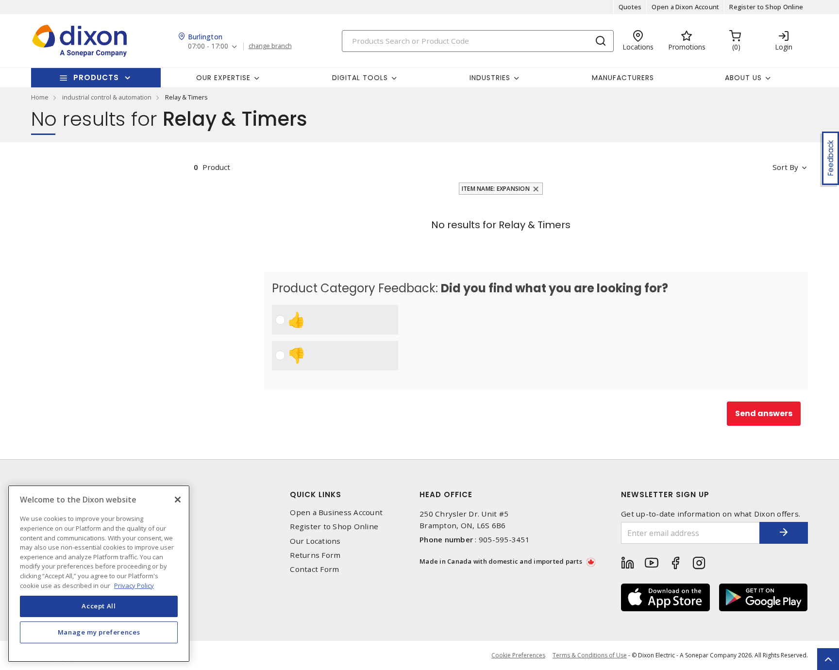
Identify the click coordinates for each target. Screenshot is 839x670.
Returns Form (315, 555)
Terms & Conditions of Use (590, 655)
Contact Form (314, 569)
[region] (99, 573)
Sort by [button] (785, 167)
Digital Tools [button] (360, 78)
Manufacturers (623, 78)
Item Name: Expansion (496, 188)
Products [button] (96, 77)
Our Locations (315, 541)
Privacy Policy (134, 585)
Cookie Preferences (518, 655)
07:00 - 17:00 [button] (208, 46)
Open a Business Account (336, 512)
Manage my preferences (99, 632)
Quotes (630, 6)
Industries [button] (490, 78)
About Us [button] (743, 78)
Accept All (99, 606)
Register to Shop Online (766, 6)
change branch (270, 46)
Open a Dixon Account (685, 6)
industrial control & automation (106, 97)
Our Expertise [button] (223, 78)
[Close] (177, 499)
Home (40, 97)
